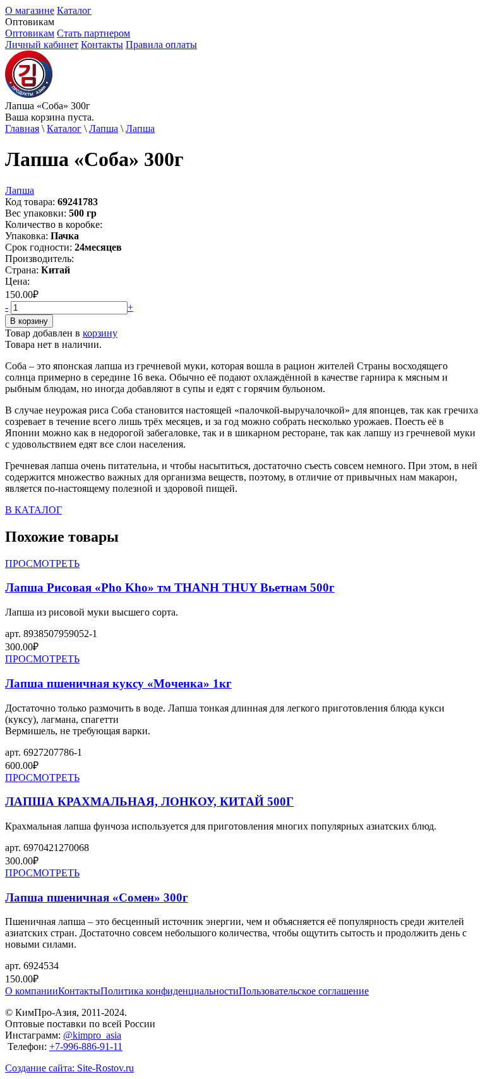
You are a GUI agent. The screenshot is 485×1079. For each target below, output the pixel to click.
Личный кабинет (41, 44)
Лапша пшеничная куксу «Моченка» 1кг (118, 683)
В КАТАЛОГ (33, 509)
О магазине (29, 10)
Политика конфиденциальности (169, 991)
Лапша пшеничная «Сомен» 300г (96, 897)
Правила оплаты (161, 44)
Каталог (74, 10)
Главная (22, 128)
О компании (31, 991)
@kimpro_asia (92, 1035)
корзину (100, 333)
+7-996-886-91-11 (86, 1046)
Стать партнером (93, 33)
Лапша (103, 128)
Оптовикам (29, 33)
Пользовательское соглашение (304, 991)
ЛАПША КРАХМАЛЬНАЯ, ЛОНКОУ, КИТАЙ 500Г (149, 801)
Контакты (102, 44)
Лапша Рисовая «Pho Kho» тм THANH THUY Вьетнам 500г (170, 587)
